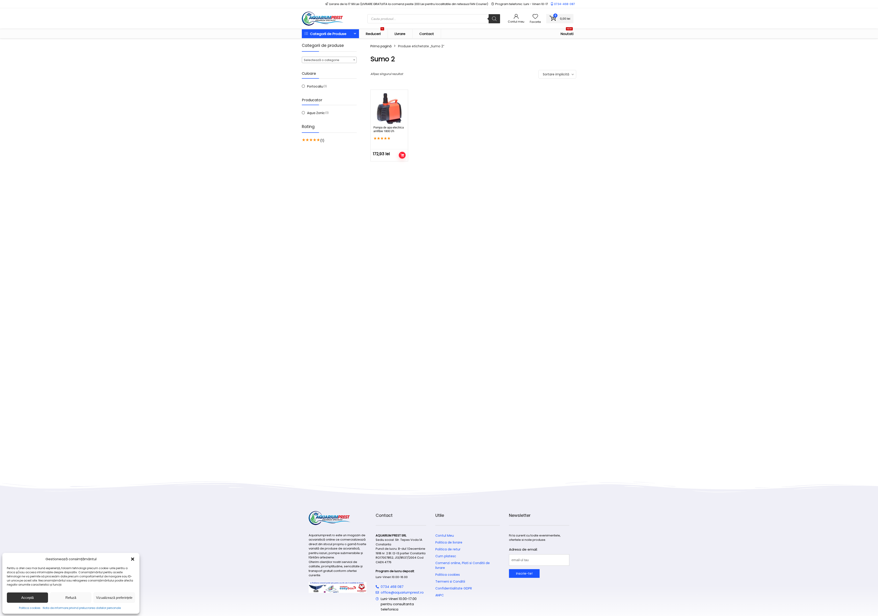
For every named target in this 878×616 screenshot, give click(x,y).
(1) (322, 140)
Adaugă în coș (402, 155)
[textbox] (329, 60)
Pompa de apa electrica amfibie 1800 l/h (388, 129)
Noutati (567, 32)
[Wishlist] (535, 17)
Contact (426, 33)
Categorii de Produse (327, 33)
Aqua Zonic (316, 113)
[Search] (494, 18)
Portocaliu (315, 86)
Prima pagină (380, 46)
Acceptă (27, 598)
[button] (132, 559)
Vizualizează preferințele (114, 598)
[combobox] (329, 60)
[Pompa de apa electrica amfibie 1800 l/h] (389, 108)
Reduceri (374, 32)
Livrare (400, 33)
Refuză (70, 598)
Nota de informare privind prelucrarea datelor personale (82, 608)
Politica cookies (29, 608)
